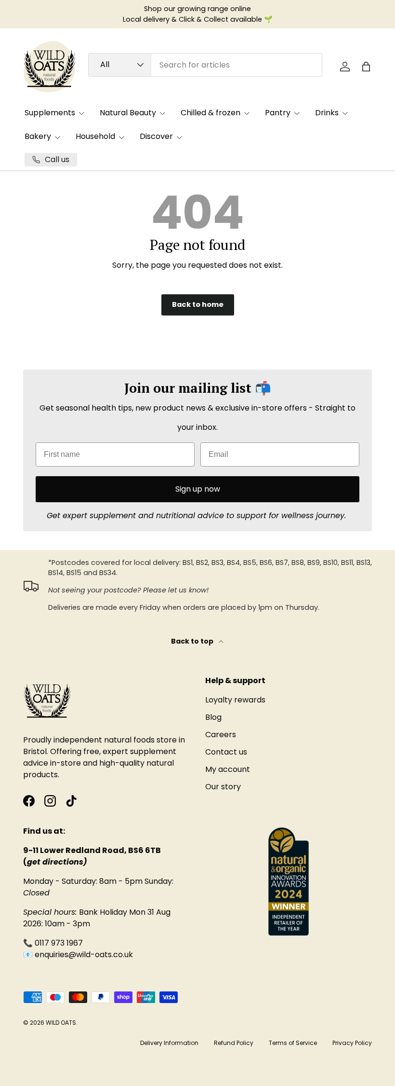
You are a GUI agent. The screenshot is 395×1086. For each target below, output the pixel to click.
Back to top (193, 641)
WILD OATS (61, 1022)
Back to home (198, 304)
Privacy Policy (352, 1043)
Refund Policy (233, 1043)
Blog (213, 717)
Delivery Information (169, 1043)
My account (227, 769)
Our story (223, 786)
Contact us (226, 751)
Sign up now (197, 489)
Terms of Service (293, 1043)
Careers (220, 734)
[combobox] (205, 65)
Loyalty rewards (235, 699)
